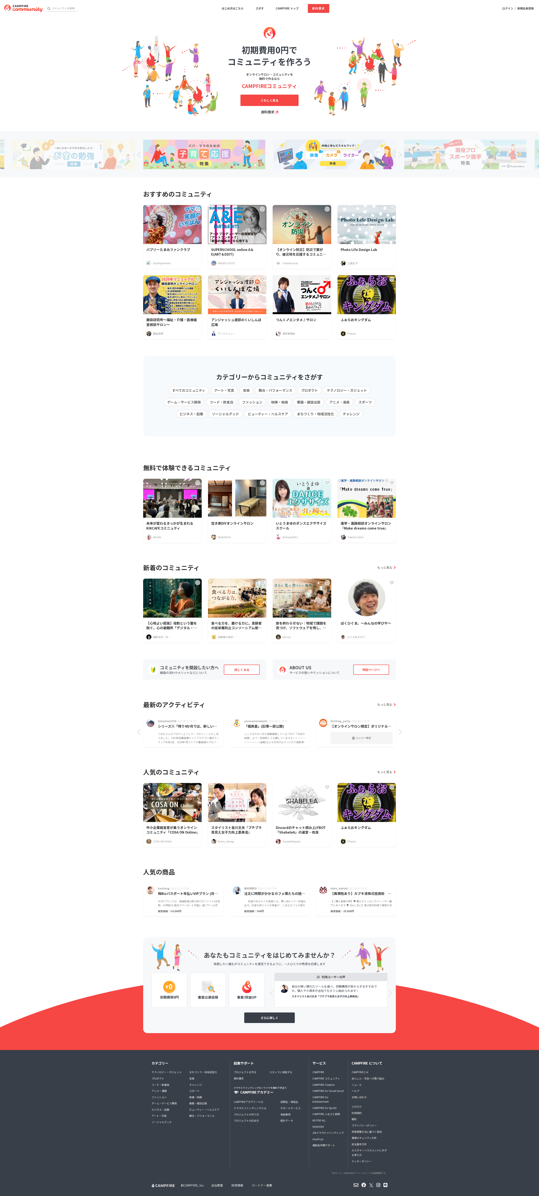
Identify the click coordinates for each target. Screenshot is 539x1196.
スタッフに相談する (281, 1072)
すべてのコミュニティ (188, 390)
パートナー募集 (262, 1185)
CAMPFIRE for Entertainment (320, 1099)
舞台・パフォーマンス (275, 390)
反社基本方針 (359, 1144)
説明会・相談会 (289, 1101)
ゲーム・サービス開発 (184, 402)
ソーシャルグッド (225, 413)
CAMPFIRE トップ (287, 8)
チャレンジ (351, 413)
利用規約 (357, 1113)
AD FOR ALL (319, 1120)
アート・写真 (224, 390)
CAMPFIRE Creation (323, 1084)
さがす (260, 8)
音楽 (246, 390)
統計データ (286, 1120)
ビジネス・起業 (191, 413)
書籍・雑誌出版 (308, 402)
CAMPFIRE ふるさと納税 (326, 1114)
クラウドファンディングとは (250, 1108)
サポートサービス (290, 1108)
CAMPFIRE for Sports (324, 1108)
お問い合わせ (359, 1097)
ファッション (252, 402)
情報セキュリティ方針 (364, 1138)
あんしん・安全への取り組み (368, 1078)
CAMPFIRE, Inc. (193, 1185)
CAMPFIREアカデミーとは (248, 1101)
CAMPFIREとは (360, 1072)
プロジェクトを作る (245, 1072)
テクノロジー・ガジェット (347, 390)
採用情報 (237, 1185)
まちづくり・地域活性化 (315, 413)
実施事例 (285, 1114)
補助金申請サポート (323, 1145)
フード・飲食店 (221, 402)
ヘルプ (355, 1091)
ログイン (507, 8)
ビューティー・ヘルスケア (268, 413)
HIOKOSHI (318, 1126)
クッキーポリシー (362, 1161)
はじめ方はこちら (233, 8)
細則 (354, 1119)
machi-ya (317, 1139)
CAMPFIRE (318, 1072)
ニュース (357, 1084)
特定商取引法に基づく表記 (367, 1131)
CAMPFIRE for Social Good (328, 1091)
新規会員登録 (525, 8)
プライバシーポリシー (364, 1125)
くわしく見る (269, 100)
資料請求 (318, 8)
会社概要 (217, 1185)
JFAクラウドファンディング (328, 1132)
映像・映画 (279, 402)
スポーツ (365, 402)
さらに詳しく (269, 1018)
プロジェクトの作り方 (246, 1114)
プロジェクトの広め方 (246, 1120)
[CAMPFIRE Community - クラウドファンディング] (23, 8)
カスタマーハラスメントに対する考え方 (369, 1152)
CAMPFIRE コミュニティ (326, 1078)
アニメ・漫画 (339, 402)
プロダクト (309, 390)
